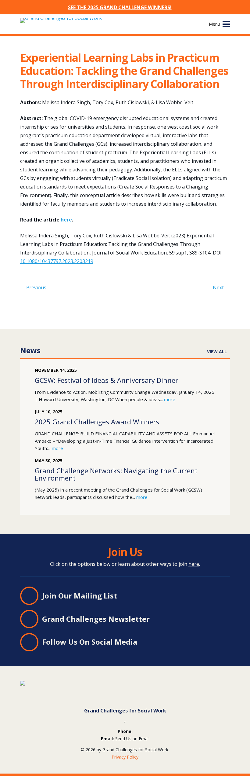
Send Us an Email (132, 738)
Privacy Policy (125, 757)
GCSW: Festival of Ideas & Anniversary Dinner (106, 380)
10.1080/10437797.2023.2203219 (56, 261)
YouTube (177, 642)
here (66, 219)
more (169, 399)
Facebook (166, 642)
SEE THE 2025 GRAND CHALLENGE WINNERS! (120, 7)
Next (218, 287)
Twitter (155, 642)
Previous (36, 287)
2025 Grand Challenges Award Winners (97, 421)
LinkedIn (144, 642)
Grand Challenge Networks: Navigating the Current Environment (116, 474)
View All (217, 351)
